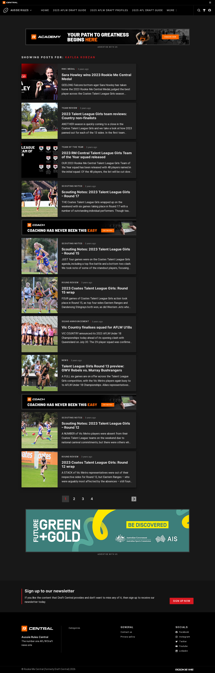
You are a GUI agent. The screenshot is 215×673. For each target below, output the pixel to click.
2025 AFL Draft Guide (147, 10)
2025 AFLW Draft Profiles (109, 10)
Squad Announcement (75, 321)
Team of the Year (72, 147)
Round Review (70, 283)
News (65, 360)
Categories (74, 628)
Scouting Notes (72, 186)
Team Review (69, 108)
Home (45, 10)
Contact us (126, 632)
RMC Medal (68, 69)
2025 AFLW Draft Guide (69, 10)
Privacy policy (128, 637)
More (170, 10)
